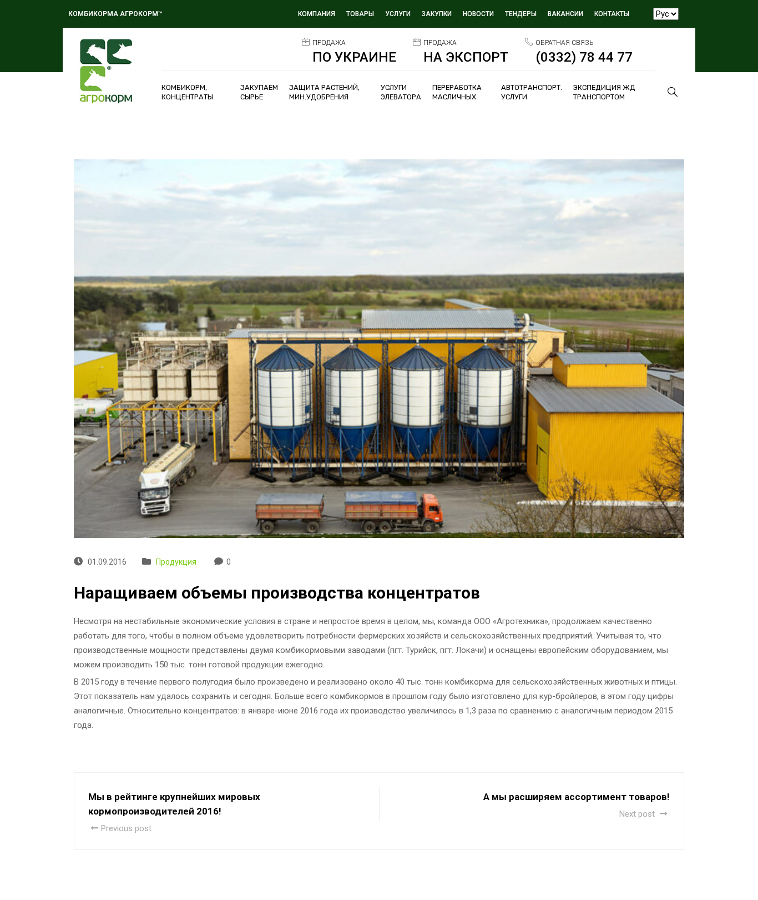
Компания (316, 14)
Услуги (398, 14)
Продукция (176, 561)
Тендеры (521, 14)
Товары (360, 14)
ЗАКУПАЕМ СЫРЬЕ (259, 92)
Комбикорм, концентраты (187, 92)
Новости (478, 14)
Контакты (611, 14)
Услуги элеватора (401, 92)
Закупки (437, 14)
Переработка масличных (457, 92)
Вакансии (565, 14)
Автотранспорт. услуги (531, 92)
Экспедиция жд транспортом (604, 92)
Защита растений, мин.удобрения (324, 92)
